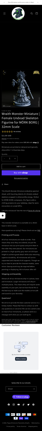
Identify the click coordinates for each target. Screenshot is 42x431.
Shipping (4, 138)
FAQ (38, 230)
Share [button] (6, 184)
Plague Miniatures (12, 423)
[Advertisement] (21, 47)
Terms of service (21, 426)
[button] (4, 13)
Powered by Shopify (24, 423)
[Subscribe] (33, 389)
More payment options (21, 178)
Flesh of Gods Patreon (28, 322)
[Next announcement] (37, 2)
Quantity (4, 154)
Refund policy (36, 423)
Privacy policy (10, 426)
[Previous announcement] (4, 2)
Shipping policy (33, 426)
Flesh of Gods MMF (32, 321)
